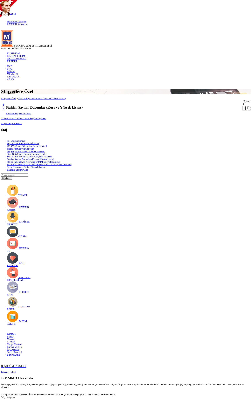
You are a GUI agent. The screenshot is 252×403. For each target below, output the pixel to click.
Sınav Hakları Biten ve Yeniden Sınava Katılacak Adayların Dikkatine (39, 164)
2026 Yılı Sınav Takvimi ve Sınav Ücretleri (27, 146)
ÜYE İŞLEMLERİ (25, 372)
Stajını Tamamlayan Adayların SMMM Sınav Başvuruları (33, 162)
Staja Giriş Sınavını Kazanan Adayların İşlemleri (29, 156)
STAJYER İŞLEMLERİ (46, 372)
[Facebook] (245, 109)
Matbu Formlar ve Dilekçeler (20, 149)
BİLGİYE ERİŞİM (16, 56)
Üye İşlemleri (13, 349)
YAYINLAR (13, 76)
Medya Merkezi (14, 344)
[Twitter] (249, 109)
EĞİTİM (11, 71)
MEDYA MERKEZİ (16, 58)
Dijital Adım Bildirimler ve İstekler (23, 143)
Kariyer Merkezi (14, 347)
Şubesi (8, 372)
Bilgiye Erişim (13, 355)
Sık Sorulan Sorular (16, 141)
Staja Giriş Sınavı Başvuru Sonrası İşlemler (27, 154)
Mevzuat (11, 339)
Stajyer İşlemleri (14, 352)
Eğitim (10, 336)
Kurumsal (11, 334)
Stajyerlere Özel (8, 98)
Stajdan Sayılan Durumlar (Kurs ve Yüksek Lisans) (42, 98)
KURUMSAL (13, 53)
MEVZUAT (12, 74)
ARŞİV (10, 79)
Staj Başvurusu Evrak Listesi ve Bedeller (26, 151)
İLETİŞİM (12, 61)
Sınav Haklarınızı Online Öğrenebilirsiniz (26, 167)
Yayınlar (11, 341)
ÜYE (9, 66)
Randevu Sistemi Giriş (17, 170)
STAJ (9, 69)
